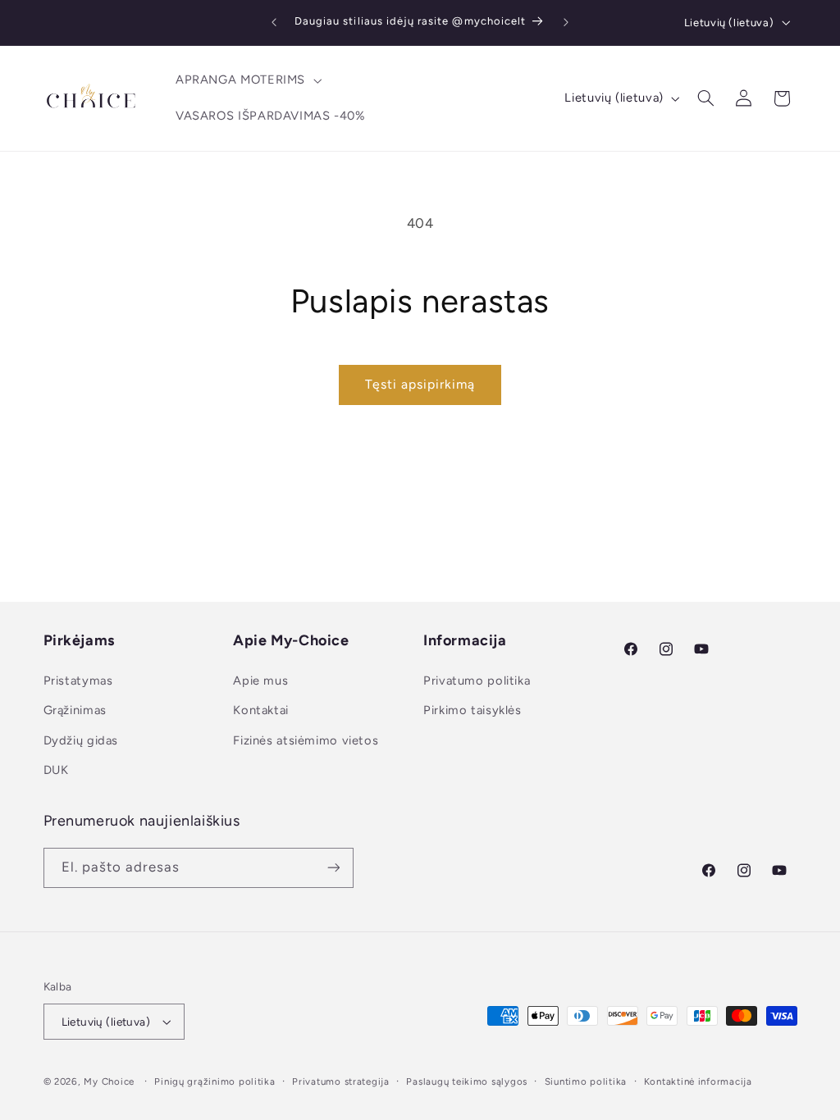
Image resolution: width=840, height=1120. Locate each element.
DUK (56, 770)
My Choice (109, 1081)
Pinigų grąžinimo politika (214, 1081)
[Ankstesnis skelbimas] (274, 22)
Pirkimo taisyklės (472, 710)
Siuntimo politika (586, 1081)
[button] (246, 80)
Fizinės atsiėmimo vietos (305, 740)
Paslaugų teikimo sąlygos (466, 1081)
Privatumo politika (476, 680)
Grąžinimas (75, 710)
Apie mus (260, 680)
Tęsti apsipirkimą (420, 384)
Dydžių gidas (81, 740)
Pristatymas (78, 680)
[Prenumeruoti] (333, 868)
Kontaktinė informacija (698, 1081)
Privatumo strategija (341, 1081)
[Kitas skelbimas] (566, 22)
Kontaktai (261, 710)
